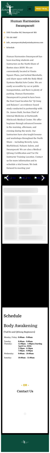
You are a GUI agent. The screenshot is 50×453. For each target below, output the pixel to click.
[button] (30, 8)
